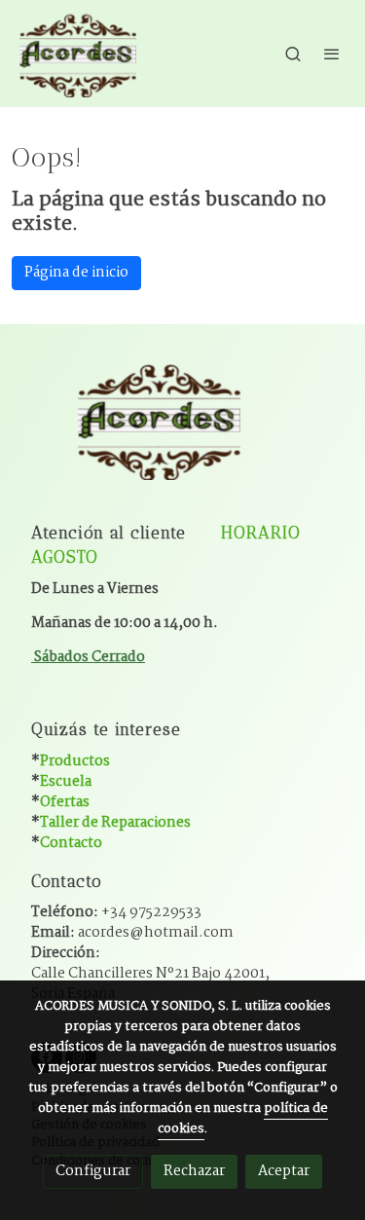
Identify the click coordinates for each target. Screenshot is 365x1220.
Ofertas (65, 802)
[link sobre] (182, 430)
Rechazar (194, 1171)
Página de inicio (76, 272)
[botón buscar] (292, 53)
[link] (77, 53)
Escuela (65, 782)
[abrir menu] (331, 53)
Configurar (92, 1171)
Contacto (71, 843)
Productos (75, 761)
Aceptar (284, 1171)
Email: (132, 932)
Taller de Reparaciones (115, 822)
